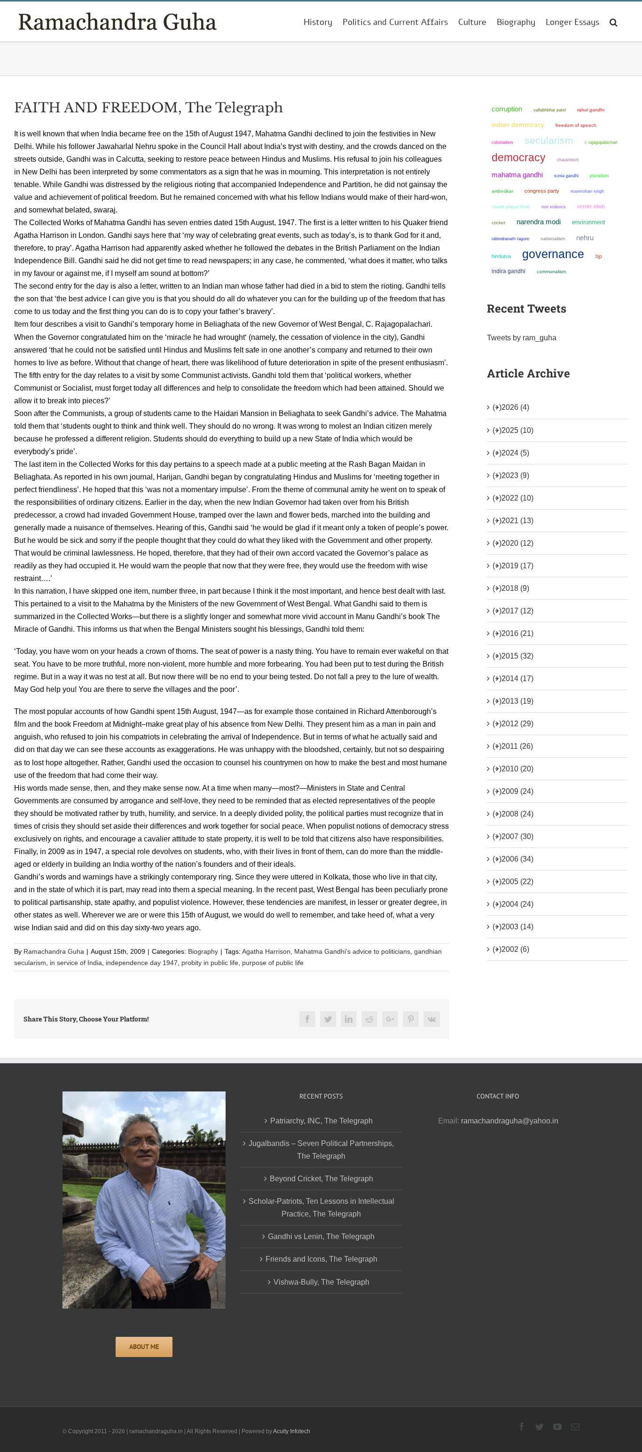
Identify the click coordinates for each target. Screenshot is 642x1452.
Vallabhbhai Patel (549, 110)
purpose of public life (273, 962)
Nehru (585, 238)
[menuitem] (318, 21)
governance (553, 253)
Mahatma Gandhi (517, 175)
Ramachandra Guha (53, 951)
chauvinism (568, 159)
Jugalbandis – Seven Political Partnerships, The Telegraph (321, 1149)
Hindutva (501, 256)
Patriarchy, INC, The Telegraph (321, 1121)
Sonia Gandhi (566, 175)
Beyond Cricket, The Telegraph (321, 1179)
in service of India (76, 962)
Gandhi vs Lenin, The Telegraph (321, 1236)
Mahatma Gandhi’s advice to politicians (352, 951)
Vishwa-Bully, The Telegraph (321, 1282)
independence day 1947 (142, 962)
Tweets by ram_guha (521, 338)
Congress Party (542, 191)
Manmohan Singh (587, 191)
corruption (507, 109)
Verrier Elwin (591, 206)
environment (588, 222)
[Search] (614, 21)
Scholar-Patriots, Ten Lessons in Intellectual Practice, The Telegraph (321, 1207)
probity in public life (209, 962)
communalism (551, 271)
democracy (519, 157)
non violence (553, 206)
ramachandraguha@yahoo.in (509, 1121)
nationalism (552, 238)
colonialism (502, 142)
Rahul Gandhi (590, 109)
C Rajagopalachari (601, 142)
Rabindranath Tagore (510, 238)
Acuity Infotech (291, 1431)
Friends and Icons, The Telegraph (321, 1259)
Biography (203, 951)
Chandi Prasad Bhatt (511, 206)
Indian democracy (518, 124)
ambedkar (502, 191)
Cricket (498, 222)
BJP (598, 256)
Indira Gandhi (508, 271)
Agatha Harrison (266, 951)
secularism (549, 140)
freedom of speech (576, 125)
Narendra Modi (539, 222)
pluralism (599, 175)
